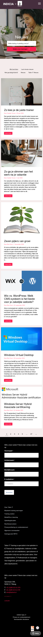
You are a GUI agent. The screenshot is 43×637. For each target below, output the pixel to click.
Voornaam (8, 451)
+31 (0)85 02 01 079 (13, 590)
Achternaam (9, 460)
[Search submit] (33, 43)
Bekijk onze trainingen (20, 49)
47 (31, 434)
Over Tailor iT (8, 507)
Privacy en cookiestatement (21, 617)
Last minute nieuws (27, 69)
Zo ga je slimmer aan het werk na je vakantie (18, 173)
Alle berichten (14, 69)
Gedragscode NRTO (10, 534)
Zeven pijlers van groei (17, 241)
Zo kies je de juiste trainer (19, 110)
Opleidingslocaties (10, 520)
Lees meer (8, 133)
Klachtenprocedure (10, 524)
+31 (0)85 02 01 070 (13, 587)
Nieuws (23, 72)
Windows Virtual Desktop (19, 355)
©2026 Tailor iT (21, 615)
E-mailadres (9, 479)
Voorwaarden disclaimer (21, 619)
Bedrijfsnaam (9, 470)
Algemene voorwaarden (12, 530)
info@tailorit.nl (11, 592)
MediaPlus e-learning (11, 517)
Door (9, 113)
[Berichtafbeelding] (21, 91)
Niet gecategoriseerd (11, 72)
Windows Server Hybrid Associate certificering (18, 405)
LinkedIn (7, 600)
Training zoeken (9, 514)
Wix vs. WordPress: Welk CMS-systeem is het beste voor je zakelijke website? (19, 299)
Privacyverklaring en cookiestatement (16, 527)
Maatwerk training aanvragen (13, 510)
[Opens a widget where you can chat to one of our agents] (35, 633)
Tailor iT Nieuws (33, 72)
